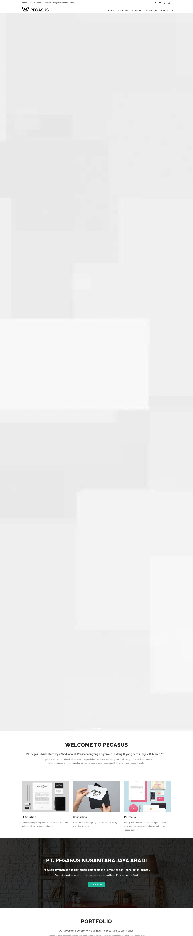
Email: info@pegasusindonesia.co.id (59, 2)
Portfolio (151, 11)
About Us (123, 11)
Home (111, 11)
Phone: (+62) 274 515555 (31, 2)
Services (136, 11)
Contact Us (167, 11)
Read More (29, 392)
